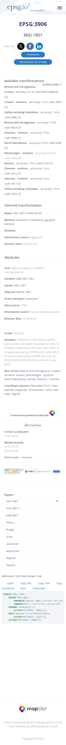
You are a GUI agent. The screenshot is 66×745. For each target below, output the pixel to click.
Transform (33, 54)
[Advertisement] (33, 667)
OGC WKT (12, 501)
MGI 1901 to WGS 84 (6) (27, 213)
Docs (23, 588)
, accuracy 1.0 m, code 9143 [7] (28, 163)
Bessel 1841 (23, 292)
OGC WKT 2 (13, 508)
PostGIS (10, 565)
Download (39, 588)
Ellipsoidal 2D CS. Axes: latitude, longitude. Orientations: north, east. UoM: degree (31, 390)
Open (10, 583)
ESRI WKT (12, 515)
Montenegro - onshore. (18, 457)
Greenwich (31, 298)
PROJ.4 (10, 522)
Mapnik (10, 558)
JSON (9, 536)
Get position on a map (33, 62)
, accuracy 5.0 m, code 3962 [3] (31, 92)
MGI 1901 (28, 278)
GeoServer (12, 544)
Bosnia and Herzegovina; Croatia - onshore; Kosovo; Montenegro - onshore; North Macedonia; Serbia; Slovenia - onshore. (33, 375)
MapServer (13, 551)
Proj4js (10, 529)
